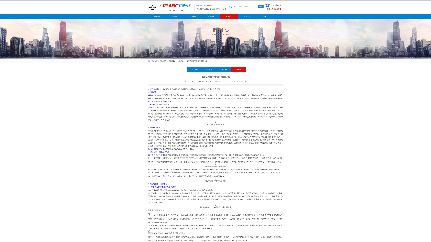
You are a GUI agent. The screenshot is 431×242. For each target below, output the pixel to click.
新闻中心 (229, 16)
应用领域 (211, 16)
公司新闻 (209, 69)
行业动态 (224, 69)
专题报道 (180, 61)
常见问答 (194, 69)
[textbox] (247, 6)
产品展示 (193, 16)
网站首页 (157, 16)
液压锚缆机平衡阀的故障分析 (196, 61)
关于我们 (175, 16)
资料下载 (247, 16)
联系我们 (265, 16)
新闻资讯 (171, 61)
